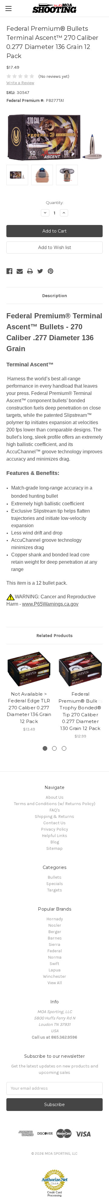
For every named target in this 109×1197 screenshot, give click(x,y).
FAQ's (54, 810)
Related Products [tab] (54, 635)
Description (54, 295)
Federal (54, 950)
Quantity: (55, 202)
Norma (54, 957)
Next (103, 695)
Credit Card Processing (54, 1194)
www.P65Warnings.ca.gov (50, 604)
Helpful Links (54, 835)
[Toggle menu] (8, 8)
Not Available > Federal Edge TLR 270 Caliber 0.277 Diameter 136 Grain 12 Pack (29, 707)
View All (55, 982)
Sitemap (54, 848)
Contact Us (54, 822)
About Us (55, 797)
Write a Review (20, 82)
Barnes (55, 938)
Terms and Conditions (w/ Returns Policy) (54, 803)
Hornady (54, 919)
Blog (54, 842)
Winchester (54, 976)
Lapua (54, 970)
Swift (54, 963)
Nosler (54, 925)
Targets (54, 890)
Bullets (54, 877)
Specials (54, 883)
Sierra (54, 944)
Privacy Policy (54, 829)
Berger (54, 931)
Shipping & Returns (54, 816)
